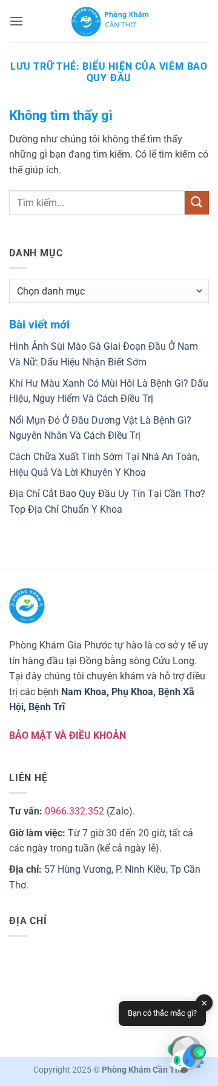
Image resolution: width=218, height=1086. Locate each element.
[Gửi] (197, 203)
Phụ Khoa (132, 692)
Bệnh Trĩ (46, 707)
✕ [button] (204, 1003)
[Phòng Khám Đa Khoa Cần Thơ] (110, 21)
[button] (16, 21)
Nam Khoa (84, 692)
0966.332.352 (74, 811)
